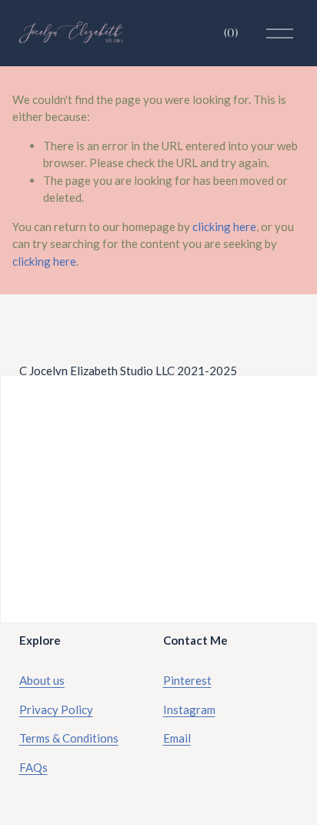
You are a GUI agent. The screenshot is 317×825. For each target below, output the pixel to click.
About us (42, 680)
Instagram (189, 709)
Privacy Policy (56, 709)
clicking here (224, 226)
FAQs (33, 767)
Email (177, 738)
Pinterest (187, 680)
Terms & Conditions (68, 738)
